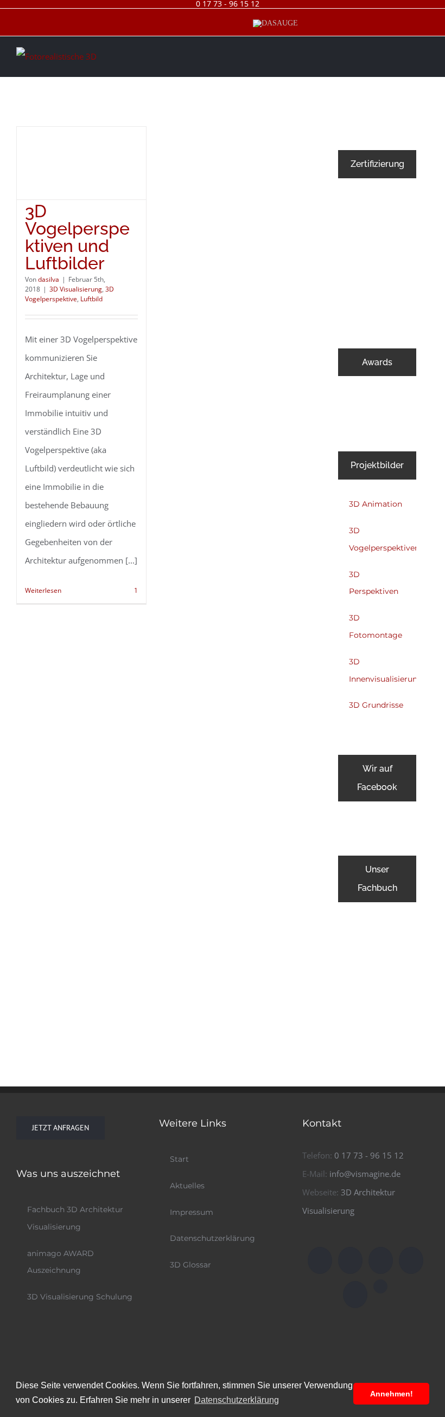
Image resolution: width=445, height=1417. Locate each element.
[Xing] (350, 1260)
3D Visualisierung (75, 289)
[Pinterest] (355, 1294)
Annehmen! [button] (391, 1393)
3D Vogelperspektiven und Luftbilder (77, 237)
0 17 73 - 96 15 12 (369, 1155)
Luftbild (91, 298)
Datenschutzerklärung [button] (236, 1400)
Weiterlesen (43, 590)
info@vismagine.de (364, 1173)
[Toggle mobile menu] (424, 54)
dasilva (48, 279)
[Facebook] (320, 1260)
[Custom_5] (380, 1286)
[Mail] (380, 1260)
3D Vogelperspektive (69, 293)
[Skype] (411, 1260)
